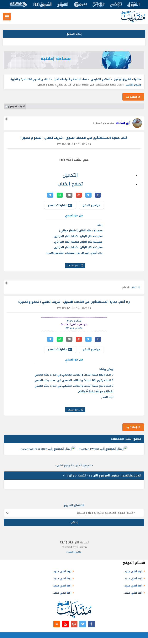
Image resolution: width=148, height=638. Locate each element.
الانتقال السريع (74, 505)
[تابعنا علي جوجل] (74, 624)
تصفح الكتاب (70, 183)
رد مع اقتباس (74, 265)
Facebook (27, 449)
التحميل (70, 175)
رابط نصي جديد (133, 571)
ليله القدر (107, 397)
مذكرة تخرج (74, 320)
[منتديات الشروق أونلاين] (133, 21)
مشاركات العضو (58, 205)
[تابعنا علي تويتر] (82, 624)
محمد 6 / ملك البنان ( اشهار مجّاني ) (81, 230)
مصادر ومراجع (74, 327)
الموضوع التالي (64, 465)
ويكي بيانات (106, 369)
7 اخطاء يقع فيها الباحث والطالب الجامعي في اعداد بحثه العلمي (74, 374)
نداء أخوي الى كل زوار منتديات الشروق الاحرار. (74, 252)
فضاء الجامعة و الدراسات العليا (70, 79)
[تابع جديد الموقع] (56, 624)
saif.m (135, 287)
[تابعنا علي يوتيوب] (65, 624)
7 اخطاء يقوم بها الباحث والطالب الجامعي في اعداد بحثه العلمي (74, 380)
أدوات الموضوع (16, 106)
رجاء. (100, 225)
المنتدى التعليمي (100, 79)
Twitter (84, 449)
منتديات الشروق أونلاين (127, 79)
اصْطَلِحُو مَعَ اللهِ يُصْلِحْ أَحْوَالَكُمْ (96, 391)
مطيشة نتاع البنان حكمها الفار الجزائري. (78, 236)
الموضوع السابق (83, 465)
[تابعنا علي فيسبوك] (91, 624)
